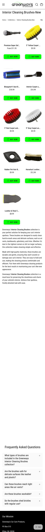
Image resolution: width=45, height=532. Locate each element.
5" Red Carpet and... (11, 128)
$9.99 (33, 48)
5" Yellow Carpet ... (33, 45)
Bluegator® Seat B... (12, 87)
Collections (11, 20)
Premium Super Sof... (12, 45)
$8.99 (12, 214)
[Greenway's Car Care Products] (22, 4)
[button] (36, 4)
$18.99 (11, 90)
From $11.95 (11, 48)
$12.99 (33, 172)
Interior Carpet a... (33, 87)
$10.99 (33, 90)
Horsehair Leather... (33, 170)
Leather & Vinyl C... (12, 211)
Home (4, 20)
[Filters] (41, 19)
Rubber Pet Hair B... (11, 170)
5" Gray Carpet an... (33, 128)
